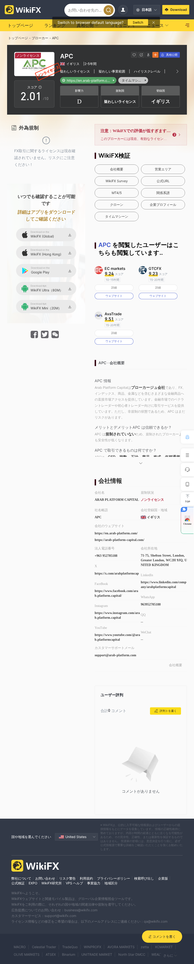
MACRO (20, 947)
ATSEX (51, 954)
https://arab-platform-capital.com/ (119, 540)
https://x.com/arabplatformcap (117, 573)
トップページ (18, 38)
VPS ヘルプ (74, 883)
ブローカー (40, 38)
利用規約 (86, 878)
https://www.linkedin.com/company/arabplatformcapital (163, 584)
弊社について (21, 878)
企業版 (163, 878)
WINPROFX (92, 947)
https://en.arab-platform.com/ (116, 533)
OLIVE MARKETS (27, 954)
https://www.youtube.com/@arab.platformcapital (117, 637)
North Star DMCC (131, 954)
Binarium (68, 954)
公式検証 (18, 883)
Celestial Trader (44, 947)
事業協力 (93, 883)
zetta (145, 947)
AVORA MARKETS (121, 947)
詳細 (114, 287)
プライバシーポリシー (113, 878)
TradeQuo (70, 947)
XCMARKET (164, 947)
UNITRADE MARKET (96, 954)
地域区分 (111, 883)
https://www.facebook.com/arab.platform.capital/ (116, 593)
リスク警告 (67, 878)
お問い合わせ (45, 878)
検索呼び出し (144, 878)
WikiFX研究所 (51, 883)
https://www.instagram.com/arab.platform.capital (117, 615)
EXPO (33, 883)
